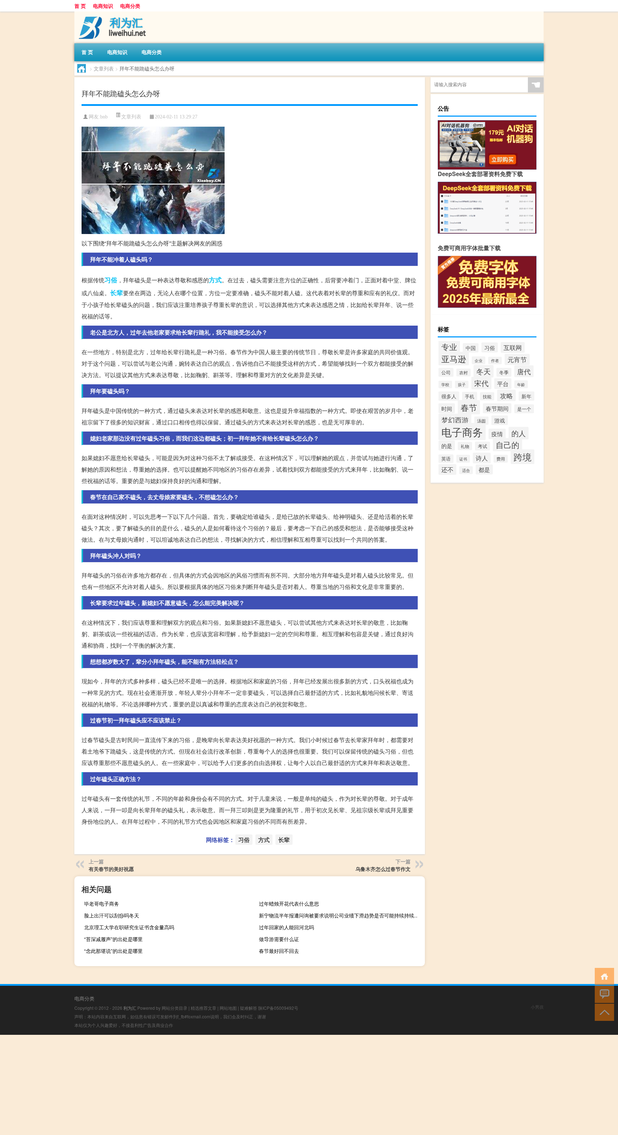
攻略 (506, 395)
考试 (482, 446)
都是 (484, 469)
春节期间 (497, 408)
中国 (471, 347)
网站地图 (228, 1008)
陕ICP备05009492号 (278, 1008)
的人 (518, 433)
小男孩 (537, 1007)
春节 (469, 407)
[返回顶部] (603, 1012)
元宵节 (517, 359)
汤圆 (481, 421)
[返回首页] (603, 976)
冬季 (504, 372)
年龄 (521, 384)
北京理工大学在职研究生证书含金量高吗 (129, 927)
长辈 (116, 292)
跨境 (522, 456)
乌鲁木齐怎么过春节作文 (383, 868)
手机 (469, 396)
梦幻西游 (455, 419)
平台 (503, 383)
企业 (478, 360)
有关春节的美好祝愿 (111, 868)
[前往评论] (603, 994)
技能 (487, 396)
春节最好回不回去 (279, 950)
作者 (495, 360)
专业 (449, 346)
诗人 (482, 458)
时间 (446, 408)
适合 (466, 470)
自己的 (507, 444)
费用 (500, 459)
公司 (446, 372)
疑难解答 (248, 1008)
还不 (447, 469)
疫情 (497, 434)
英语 (446, 459)
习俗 (110, 279)
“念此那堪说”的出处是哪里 (113, 950)
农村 (463, 372)
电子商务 (462, 431)
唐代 (524, 371)
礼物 (465, 446)
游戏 (499, 420)
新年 (526, 396)
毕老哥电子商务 (101, 903)
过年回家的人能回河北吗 (286, 927)
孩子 (462, 384)
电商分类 (130, 5)
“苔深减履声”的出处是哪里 (113, 938)
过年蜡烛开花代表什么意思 (289, 903)
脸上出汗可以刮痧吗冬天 (111, 915)
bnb (104, 117)
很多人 (448, 396)
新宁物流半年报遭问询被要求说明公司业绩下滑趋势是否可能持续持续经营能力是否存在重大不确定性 (341, 915)
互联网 (513, 347)
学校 (445, 384)
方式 (215, 279)
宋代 (481, 383)
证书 (463, 459)
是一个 (524, 408)
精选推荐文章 (203, 1008)
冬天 (483, 371)
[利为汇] (111, 14)
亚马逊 (453, 358)
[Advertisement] (214, 1085)
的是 (446, 445)
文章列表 (104, 68)
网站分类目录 (174, 1008)
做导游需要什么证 (279, 938)
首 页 (80, 5)
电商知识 (103, 5)
